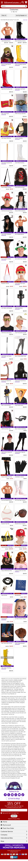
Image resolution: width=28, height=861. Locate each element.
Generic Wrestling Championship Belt (19, 138)
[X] (8, 794)
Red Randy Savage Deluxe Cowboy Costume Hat (6, 210)
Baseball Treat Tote (5, 523)
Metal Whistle (4, 595)
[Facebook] (5, 794)
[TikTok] (22, 794)
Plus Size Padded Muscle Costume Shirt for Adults (6, 500)
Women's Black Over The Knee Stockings (6, 476)
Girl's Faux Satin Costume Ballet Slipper (20, 500)
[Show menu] (2, 2)
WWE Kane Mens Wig (5, 428)
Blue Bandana (18, 595)
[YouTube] (19, 794)
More (2, 841)
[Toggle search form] (22, 2)
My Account (7, 825)
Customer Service (7, 831)
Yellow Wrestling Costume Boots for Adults (20, 64)
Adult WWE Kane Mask (20, 187)
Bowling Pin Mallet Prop (6, 380)
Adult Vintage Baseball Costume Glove (20, 643)
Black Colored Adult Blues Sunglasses (20, 428)
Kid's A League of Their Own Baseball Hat (20, 547)
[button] (26, 2)
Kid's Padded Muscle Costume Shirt (19, 234)
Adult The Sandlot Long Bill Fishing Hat (20, 332)
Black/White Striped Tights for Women (20, 356)
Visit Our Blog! (15, 798)
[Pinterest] (12, 794)
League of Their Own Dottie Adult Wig (20, 570)
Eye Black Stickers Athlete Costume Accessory (20, 618)
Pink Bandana (4, 618)
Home (5, 822)
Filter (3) (4, 15)
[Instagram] (15, 794)
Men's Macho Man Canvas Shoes (6, 643)
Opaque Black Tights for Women (20, 452)
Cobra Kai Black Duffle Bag (6, 547)
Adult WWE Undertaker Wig (6, 234)
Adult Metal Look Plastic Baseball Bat (6, 356)
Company (4, 835)
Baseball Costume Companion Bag (5, 283)
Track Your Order (8, 828)
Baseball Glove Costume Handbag (20, 523)
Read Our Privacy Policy (14, 818)
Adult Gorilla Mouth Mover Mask (20, 380)
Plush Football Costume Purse (6, 187)
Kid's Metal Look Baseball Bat (6, 308)
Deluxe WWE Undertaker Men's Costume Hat (20, 210)
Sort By (20, 15)
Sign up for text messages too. (10, 813)
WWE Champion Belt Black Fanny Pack (20, 113)
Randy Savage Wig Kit (6, 64)
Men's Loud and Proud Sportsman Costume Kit (6, 405)
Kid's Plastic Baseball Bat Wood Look (6, 162)
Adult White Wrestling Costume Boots (19, 162)
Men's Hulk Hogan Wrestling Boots (5, 113)
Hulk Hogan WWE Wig (6, 138)
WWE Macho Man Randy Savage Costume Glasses (6, 332)
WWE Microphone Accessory (18, 308)
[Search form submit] (25, 6)
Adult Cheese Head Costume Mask (19, 405)
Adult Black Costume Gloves (19, 476)
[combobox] (12, 6)
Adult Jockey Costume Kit (6, 452)
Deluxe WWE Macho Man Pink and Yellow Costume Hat (6, 570)
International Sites (7, 838)
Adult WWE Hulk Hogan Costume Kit (20, 283)
